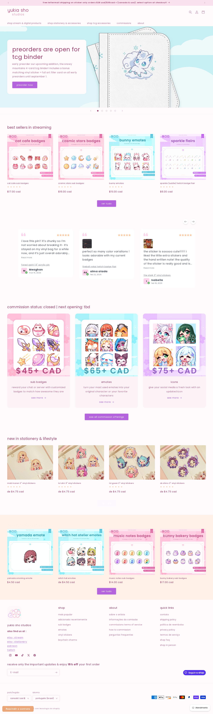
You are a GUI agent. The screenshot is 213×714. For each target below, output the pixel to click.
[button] (26, 23)
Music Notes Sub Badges (121, 578)
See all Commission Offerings (106, 416)
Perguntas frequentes (121, 634)
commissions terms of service (125, 624)
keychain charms (67, 639)
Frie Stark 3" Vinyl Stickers (157, 275)
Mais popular (65, 614)
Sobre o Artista (117, 614)
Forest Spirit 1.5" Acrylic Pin (35, 264)
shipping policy (168, 619)
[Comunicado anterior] (8, 3)
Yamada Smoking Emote (19, 578)
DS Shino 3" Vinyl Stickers (172, 483)
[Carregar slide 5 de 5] (115, 111)
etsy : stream (15, 637)
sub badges (64, 624)
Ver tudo (106, 203)
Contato (164, 614)
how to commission (120, 629)
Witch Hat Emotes (67, 578)
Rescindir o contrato (18, 708)
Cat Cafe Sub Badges (18, 183)
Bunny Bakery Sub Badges (173, 578)
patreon (12, 646)
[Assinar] (56, 672)
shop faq (165, 639)
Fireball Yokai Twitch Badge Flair (99, 266)
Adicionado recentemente (72, 619)
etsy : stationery (17, 641)
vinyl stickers (65, 634)
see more (37, 397)
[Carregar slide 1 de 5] (98, 111)
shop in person (168, 645)
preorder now (25, 84)
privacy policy (167, 629)
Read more (26, 257)
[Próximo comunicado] (205, 3)
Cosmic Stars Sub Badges (71, 183)
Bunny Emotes (116, 183)
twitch (11, 650)
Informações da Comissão (123, 619)
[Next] (193, 221)
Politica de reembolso (172, 624)
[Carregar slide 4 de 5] (111, 111)
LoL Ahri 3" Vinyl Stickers (69, 483)
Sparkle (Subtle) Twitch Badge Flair (177, 183)
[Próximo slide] (122, 111)
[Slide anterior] (91, 111)
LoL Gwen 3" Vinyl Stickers (121, 483)
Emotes (62, 629)
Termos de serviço (170, 634)
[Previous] (185, 221)
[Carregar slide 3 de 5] (106, 111)
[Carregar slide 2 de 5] (102, 111)
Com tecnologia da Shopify (47, 708)
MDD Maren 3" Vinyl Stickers (21, 483)
